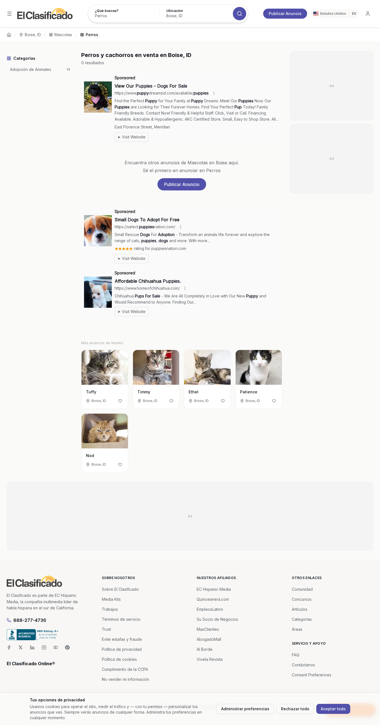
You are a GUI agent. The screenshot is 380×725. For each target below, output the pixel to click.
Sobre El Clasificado (120, 589)
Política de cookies (119, 659)
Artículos (299, 609)
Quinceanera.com (213, 599)
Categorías (302, 619)
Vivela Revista (210, 659)
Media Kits (111, 599)
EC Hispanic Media (214, 589)
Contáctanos (303, 664)
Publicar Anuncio (285, 13)
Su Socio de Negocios (217, 619)
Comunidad (302, 589)
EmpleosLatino (210, 609)
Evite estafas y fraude (122, 639)
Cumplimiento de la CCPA (125, 669)
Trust (106, 629)
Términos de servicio (121, 619)
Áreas (297, 629)
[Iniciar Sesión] (367, 13)
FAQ (295, 654)
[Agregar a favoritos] (120, 401)
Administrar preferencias (245, 708)
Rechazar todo (295, 708)
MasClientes (208, 629)
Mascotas (63, 34)
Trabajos (110, 609)
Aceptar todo (333, 708)
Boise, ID (33, 34)
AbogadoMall (209, 639)
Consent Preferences (311, 674)
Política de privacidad (122, 649)
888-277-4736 (29, 620)
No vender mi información (125, 679)
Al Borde (205, 649)
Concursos (302, 599)
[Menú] (9, 13)
